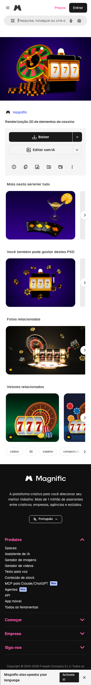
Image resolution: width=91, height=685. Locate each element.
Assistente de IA (17, 554)
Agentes (15, 589)
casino (14, 452)
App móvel (13, 601)
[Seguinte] (84, 215)
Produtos (13, 539)
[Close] (84, 677)
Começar (13, 619)
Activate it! (68, 677)
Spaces (11, 548)
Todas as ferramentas (21, 607)
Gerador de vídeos (19, 566)
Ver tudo (43, 184)
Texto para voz (16, 571)
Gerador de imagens (20, 560)
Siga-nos (13, 647)
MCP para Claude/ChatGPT (30, 583)
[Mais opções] (72, 167)
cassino (48, 452)
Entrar (78, 8)
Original (31, 41)
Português (46, 519)
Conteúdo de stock (19, 577)
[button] (45, 519)
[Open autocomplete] (10, 21)
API (7, 595)
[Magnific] (45, 479)
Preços (60, 8)
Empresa (13, 633)
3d (31, 452)
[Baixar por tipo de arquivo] (77, 137)
